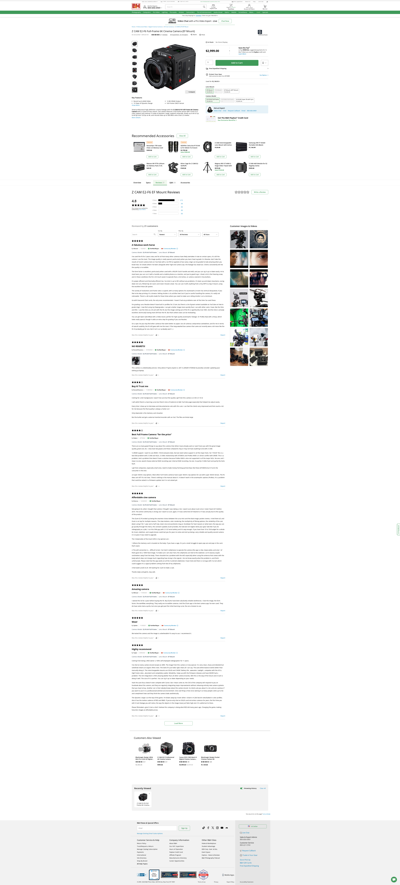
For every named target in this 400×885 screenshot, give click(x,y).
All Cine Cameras (169, 26)
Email (140, 828)
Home (133, 26)
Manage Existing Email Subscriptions (150, 833)
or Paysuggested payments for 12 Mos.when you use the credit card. (253, 51)
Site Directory (141, 858)
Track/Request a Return (145, 846)
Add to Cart (237, 62)
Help (254, 1)
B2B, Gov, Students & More (149, 1)
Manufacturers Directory (178, 858)
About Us (247, 1)
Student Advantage (208, 846)
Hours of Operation (176, 849)
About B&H (173, 843)
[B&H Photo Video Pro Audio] (137, 6)
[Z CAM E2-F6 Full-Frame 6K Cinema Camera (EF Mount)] (170, 67)
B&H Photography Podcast (211, 858)
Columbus (198, 15)
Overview (137, 182)
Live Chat (260, 1)
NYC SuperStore (238, 1)
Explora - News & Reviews (211, 855)
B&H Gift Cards (246, 863)
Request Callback (249, 850)
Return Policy (141, 843)
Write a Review (260, 192)
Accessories (185, 182)
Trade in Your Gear (250, 855)
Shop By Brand (142, 861)
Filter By (181, 231)
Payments (140, 852)
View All (182, 136)
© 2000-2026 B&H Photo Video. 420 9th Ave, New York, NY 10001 (156, 882)
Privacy (216, 882)
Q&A (172, 182)
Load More (178, 723)
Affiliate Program (175, 855)
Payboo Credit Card (176, 852)
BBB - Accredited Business (142, 874)
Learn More (142, 209)
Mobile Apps (229, 875)
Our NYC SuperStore (176, 846)
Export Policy (230, 882)
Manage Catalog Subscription (147, 849)
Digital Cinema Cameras (156, 26)
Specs (148, 182)
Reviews (160, 182)
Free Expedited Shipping (249, 866)
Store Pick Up (245, 860)
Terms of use (202, 882)
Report (223, 335)
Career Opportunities (176, 861)
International (141, 855)
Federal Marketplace (209, 843)
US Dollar (254, 826)
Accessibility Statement (246, 882)
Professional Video (142, 26)
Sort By (160, 231)
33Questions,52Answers (179, 35)
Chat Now (225, 21)
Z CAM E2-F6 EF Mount (181, 26)
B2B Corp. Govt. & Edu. (210, 849)
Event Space (206, 852)
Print (203, 35)
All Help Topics (142, 864)
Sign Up (184, 828)
